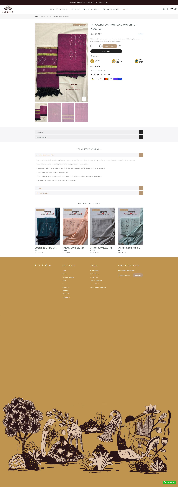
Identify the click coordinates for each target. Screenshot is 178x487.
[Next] (84, 62)
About (64, 274)
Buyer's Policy (94, 270)
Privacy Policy (94, 277)
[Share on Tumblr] (102, 74)
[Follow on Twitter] (39, 265)
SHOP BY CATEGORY (59, 9)
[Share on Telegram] (105, 74)
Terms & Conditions (96, 280)
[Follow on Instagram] (42, 265)
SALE (125, 9)
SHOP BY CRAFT (93, 9)
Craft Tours (66, 287)
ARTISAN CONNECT (111, 9)
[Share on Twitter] (95, 74)
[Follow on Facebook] (35, 265)
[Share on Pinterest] (98, 74)
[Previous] (38, 62)
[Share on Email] (109, 74)
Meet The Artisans (68, 277)
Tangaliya (97, 66)
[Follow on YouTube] (50, 265)
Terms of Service (95, 284)
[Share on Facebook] (91, 74)
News (64, 280)
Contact (65, 284)
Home (36, 16)
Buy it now (106, 51)
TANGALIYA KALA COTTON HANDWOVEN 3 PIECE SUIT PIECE (46, 249)
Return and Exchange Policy (98, 287)
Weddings (66, 290)
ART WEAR (75, 9)
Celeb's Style (66, 297)
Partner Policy (94, 274)
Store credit (66, 294)
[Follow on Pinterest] (46, 265)
